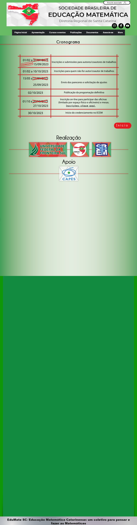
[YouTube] (127, 25)
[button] (38, 32)
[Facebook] (121, 25)
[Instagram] (114, 25)
